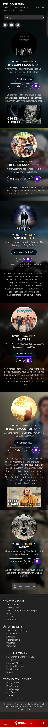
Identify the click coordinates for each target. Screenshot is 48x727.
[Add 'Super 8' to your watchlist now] (28, 259)
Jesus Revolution (24, 429)
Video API (10, 695)
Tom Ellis (31, 346)
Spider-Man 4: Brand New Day (20, 657)
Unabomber (12, 633)
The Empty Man (24, 65)
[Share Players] (20, 360)
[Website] (5, 25)
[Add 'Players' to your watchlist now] (28, 360)
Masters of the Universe (17, 666)
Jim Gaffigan (38, 432)
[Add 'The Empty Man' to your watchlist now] (36, 86)
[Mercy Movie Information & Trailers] (24, 527)
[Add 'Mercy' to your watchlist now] (37, 561)
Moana (9, 672)
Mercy (24, 547)
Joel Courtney (16, 72)
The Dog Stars (12, 607)
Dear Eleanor (24, 165)
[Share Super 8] (20, 259)
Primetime (11, 646)
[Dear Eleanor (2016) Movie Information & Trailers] (24, 144)
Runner (9, 616)
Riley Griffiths (30, 245)
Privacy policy (24, 709)
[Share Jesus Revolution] (27, 450)
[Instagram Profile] (11, 25)
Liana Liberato (30, 171)
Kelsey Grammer (26, 435)
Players (24, 339)
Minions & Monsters (15, 663)
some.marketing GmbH (29, 704)
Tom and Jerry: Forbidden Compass (22, 610)
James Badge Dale (34, 68)
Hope (9, 613)
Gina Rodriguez (29, 343)
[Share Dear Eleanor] (29, 179)
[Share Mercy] (29, 561)
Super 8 (24, 238)
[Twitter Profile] (17, 25)
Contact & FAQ (13, 683)
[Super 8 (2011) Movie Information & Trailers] (24, 218)
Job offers (10, 692)
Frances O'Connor (30, 554)
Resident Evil (12, 619)
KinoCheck (9, 704)
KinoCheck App (13, 686)
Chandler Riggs (32, 551)
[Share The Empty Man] (27, 86)
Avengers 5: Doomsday (16, 630)
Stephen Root (32, 72)
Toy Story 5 (11, 660)
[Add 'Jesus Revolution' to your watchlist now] (36, 450)
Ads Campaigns (13, 689)
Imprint (38, 706)
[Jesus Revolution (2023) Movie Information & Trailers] (24, 408)
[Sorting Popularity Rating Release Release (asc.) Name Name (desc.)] (24, 17)
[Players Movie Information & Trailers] (24, 319)
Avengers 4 (11, 636)
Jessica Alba (28, 168)
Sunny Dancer (12, 604)
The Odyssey (12, 669)
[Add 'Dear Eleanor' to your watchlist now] (37, 179)
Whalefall (10, 643)
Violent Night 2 (13, 640)
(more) (38, 294)
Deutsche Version (14, 698)
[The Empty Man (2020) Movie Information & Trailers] (24, 44)
